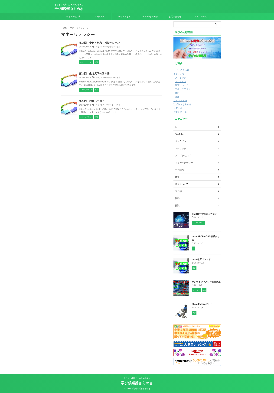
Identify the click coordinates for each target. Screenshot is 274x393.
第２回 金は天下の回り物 (94, 73)
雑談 (177, 96)
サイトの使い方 (73, 16)
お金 (97, 46)
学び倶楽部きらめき (69, 9)
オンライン (180, 81)
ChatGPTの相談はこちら (204, 214)
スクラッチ (180, 77)
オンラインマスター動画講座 (206, 281)
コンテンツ (99, 16)
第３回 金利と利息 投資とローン (99, 42)
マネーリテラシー (108, 46)
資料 (177, 92)
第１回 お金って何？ (91, 100)
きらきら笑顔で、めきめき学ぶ (137, 378)
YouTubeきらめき (149, 16)
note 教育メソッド (201, 259)
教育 (118, 46)
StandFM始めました (202, 304)
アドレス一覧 (200, 16)
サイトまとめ (124, 16)
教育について (181, 85)
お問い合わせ (175, 16)
